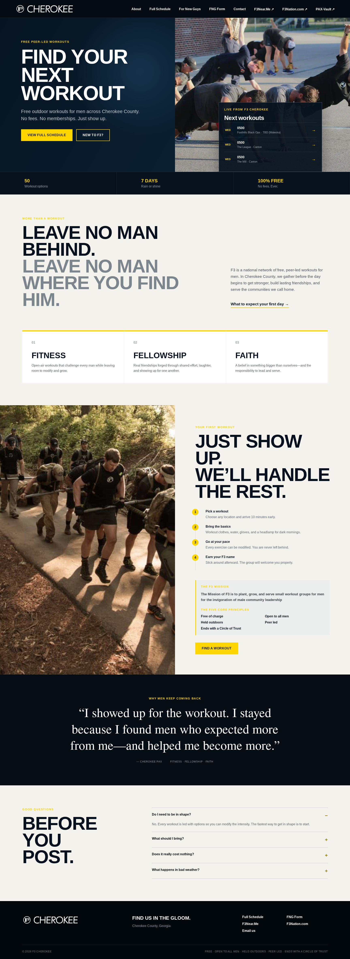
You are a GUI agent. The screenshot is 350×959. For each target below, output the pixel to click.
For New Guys (190, 9)
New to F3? (93, 135)
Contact (240, 9)
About (136, 9)
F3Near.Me (250, 924)
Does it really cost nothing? (240, 855)
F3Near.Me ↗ (264, 9)
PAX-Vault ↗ (325, 9)
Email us (248, 930)
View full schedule (47, 135)
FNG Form (217, 9)
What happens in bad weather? (240, 870)
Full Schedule (160, 9)
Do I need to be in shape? (240, 815)
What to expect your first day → (260, 304)
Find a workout (217, 648)
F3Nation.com (297, 924)
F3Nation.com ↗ (294, 9)
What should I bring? (240, 839)
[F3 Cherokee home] (44, 9)
